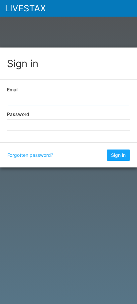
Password (18, 114)
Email (12, 89)
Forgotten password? (30, 155)
